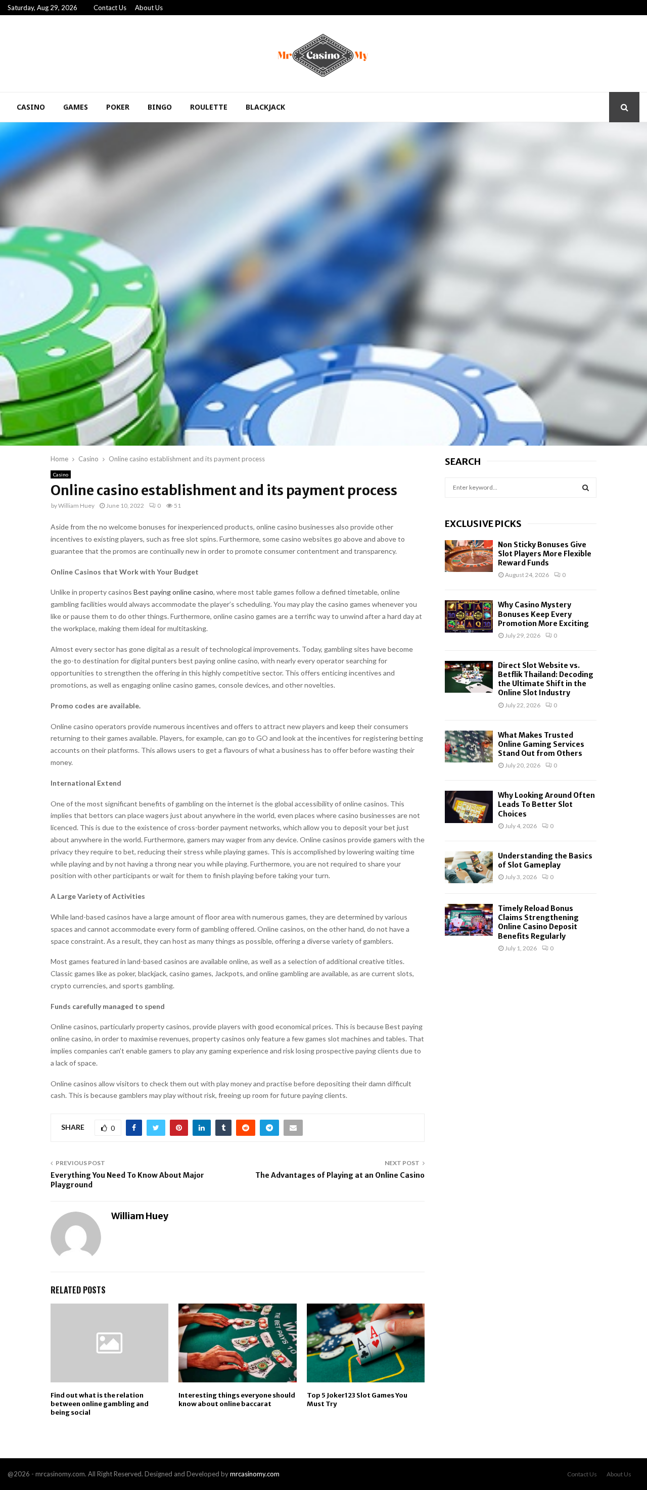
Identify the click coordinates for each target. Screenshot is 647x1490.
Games (75, 107)
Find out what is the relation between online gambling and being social (100, 1404)
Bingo (160, 107)
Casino (31, 107)
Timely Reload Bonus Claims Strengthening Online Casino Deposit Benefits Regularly (538, 922)
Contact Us (110, 8)
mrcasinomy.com (255, 1474)
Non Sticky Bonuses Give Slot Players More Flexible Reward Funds (544, 553)
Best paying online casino (173, 592)
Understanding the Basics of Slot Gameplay (545, 860)
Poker (117, 107)
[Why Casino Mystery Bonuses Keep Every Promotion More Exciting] (469, 616)
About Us (149, 8)
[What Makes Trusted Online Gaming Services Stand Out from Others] (469, 746)
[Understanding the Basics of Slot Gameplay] (469, 867)
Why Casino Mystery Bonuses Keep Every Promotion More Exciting (543, 614)
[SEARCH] (585, 487)
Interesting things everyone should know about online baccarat (236, 1399)
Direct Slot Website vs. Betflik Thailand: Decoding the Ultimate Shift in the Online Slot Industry (545, 679)
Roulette (208, 107)
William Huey (76, 505)
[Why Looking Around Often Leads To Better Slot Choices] (469, 807)
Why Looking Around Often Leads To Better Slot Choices (546, 804)
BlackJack (265, 107)
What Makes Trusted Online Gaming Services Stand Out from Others (541, 744)
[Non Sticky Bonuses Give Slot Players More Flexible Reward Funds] (469, 556)
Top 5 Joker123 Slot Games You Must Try (357, 1399)
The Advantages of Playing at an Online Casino (340, 1175)
